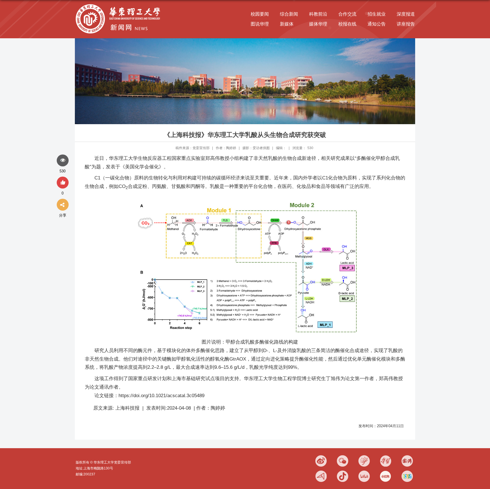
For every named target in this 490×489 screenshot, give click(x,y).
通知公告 (377, 24)
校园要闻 (260, 14)
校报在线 (347, 24)
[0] (63, 183)
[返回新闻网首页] (119, 5)
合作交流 (347, 14)
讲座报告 (406, 24)
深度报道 (406, 14)
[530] (63, 160)
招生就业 (377, 14)
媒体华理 (318, 24)
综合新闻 (289, 14)
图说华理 (260, 24)
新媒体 (286, 24)
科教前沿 (318, 14)
